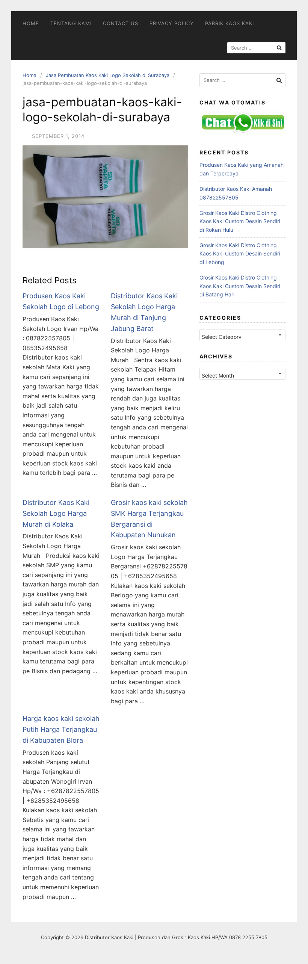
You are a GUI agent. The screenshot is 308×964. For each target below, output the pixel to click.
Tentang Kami (71, 23)
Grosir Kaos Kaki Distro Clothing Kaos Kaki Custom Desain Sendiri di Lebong (239, 253)
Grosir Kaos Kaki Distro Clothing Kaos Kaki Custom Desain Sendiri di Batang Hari (239, 286)
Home (31, 23)
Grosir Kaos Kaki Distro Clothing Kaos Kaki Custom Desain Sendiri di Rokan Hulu (239, 221)
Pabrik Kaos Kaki (229, 23)
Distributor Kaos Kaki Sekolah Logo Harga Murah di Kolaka (56, 513)
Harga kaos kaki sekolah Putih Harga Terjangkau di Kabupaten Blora (61, 729)
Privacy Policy (171, 23)
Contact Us (120, 23)
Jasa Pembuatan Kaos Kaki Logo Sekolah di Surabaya (107, 75)
